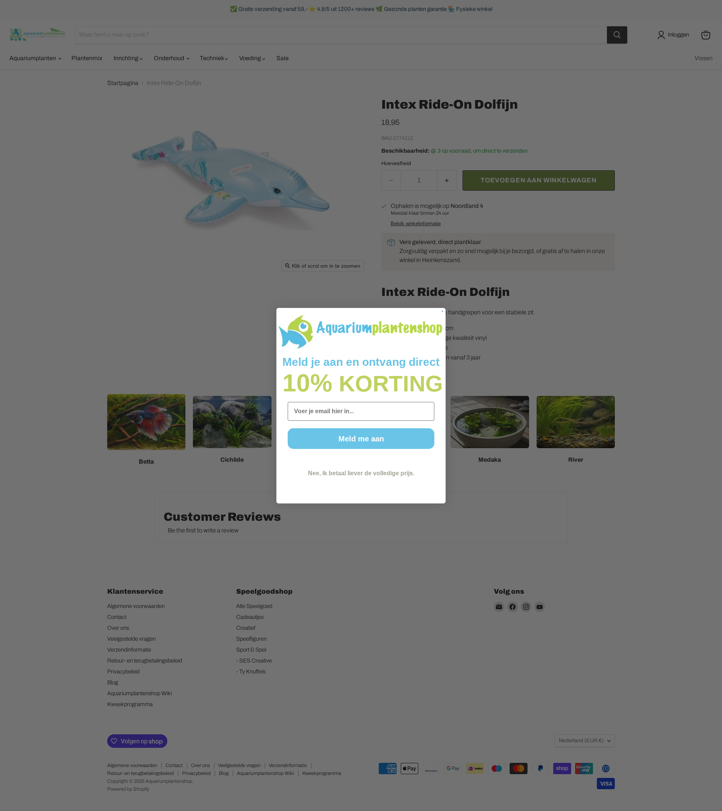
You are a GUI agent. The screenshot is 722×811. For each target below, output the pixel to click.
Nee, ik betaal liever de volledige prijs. (361, 473)
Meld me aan (361, 439)
